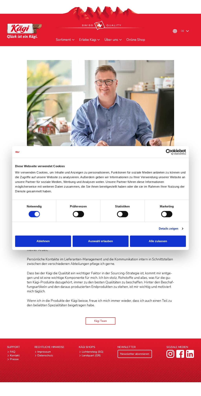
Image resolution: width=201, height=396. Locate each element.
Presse (14, 359)
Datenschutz (45, 355)
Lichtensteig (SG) (92, 352)
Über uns (111, 40)
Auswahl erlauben (100, 241)
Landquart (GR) (91, 355)
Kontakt (14, 355)
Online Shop (135, 40)
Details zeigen (168, 228)
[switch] (78, 214)
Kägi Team (100, 321)
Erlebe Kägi (87, 40)
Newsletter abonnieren (134, 354)
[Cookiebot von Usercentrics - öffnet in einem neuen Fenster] (169, 152)
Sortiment (63, 40)
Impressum (44, 352)
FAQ (12, 352)
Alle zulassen (158, 241)
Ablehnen (43, 241)
